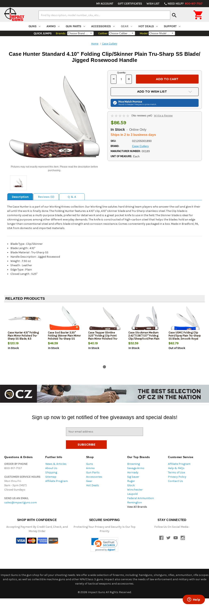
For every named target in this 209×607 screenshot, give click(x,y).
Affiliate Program (56, 481)
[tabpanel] (24, 334)
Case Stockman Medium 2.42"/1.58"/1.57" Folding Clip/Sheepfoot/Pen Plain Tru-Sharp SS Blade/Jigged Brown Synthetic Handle (145, 338)
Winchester (135, 489)
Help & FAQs (176, 468)
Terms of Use (176, 472)
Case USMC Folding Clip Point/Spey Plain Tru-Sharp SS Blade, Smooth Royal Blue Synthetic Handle (185, 337)
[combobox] (104, 15)
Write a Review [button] (163, 115)
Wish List (153, 3)
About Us (51, 468)
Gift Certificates (130, 3)
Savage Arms (135, 468)
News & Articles (56, 464)
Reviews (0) (46, 197)
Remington (134, 502)
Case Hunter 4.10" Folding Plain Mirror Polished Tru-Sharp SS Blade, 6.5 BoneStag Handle (23, 337)
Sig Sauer (133, 476)
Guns (33, 26)
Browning (133, 464)
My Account (104, 3)
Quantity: (121, 72)
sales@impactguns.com (20, 502)
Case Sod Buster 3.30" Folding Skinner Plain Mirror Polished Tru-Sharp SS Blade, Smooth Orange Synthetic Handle (64, 338)
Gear (124, 26)
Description (20, 197)
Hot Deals (146, 26)
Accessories (101, 26)
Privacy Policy (177, 476)
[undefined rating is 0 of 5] (120, 115)
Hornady (132, 472)
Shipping (51, 472)
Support (170, 26)
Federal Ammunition (140, 498)
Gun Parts (73, 26)
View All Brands (137, 507)
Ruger (131, 481)
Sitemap (50, 476)
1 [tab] (104, 366)
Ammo (51, 26)
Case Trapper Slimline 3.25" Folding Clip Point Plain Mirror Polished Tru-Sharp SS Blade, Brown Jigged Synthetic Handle (103, 338)
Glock (131, 485)
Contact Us (175, 481)
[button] (104, 544)
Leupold (132, 494)
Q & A (72, 197)
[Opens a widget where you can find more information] (193, 600)
